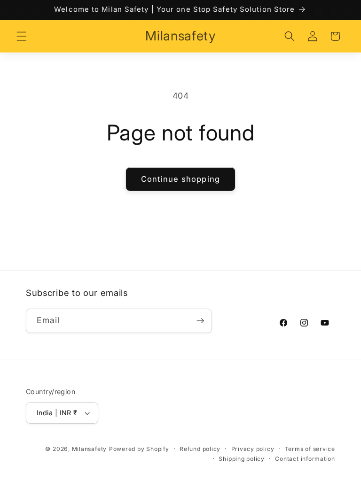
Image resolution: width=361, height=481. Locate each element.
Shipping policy (242, 458)
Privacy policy (253, 448)
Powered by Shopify (139, 448)
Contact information (305, 458)
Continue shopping (180, 179)
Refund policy (200, 448)
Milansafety (89, 448)
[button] (21, 36)
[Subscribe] (200, 321)
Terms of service (310, 448)
